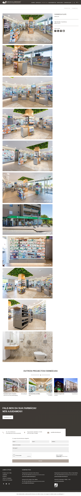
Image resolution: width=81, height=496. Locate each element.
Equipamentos (52, 2)
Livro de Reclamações (59, 481)
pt (77, 2)
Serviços (38, 2)
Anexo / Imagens (59, 455)
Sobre (33, 2)
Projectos (45, 2)
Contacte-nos (8, 417)
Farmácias (75, 8)
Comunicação (67, 2)
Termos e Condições (7, 478)
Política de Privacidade (7, 480)
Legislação (5, 474)
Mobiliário (60, 2)
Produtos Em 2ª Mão (7, 472)
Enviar (40, 460)
